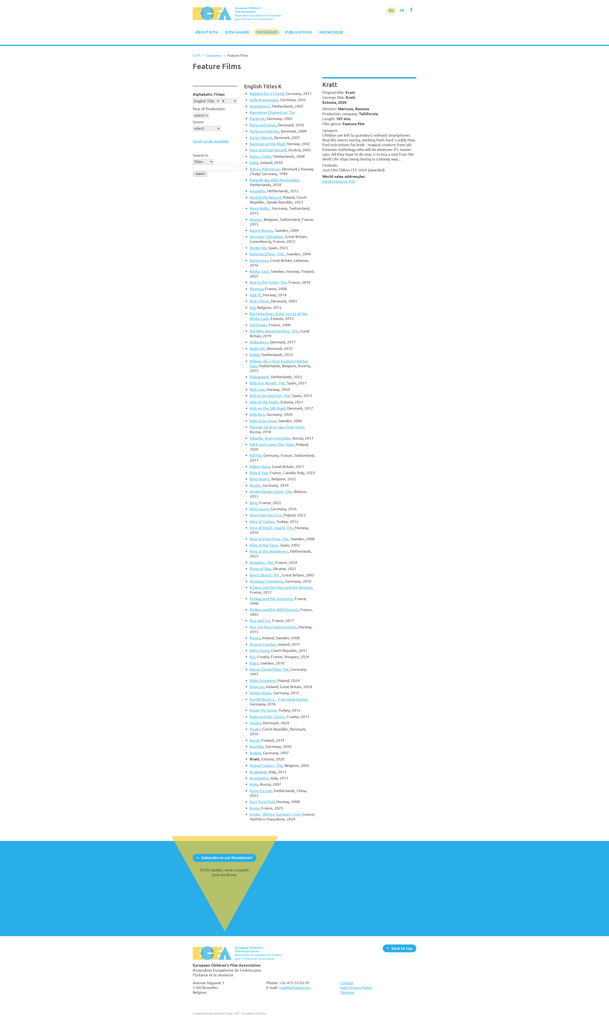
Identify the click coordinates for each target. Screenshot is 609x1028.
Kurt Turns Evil (262, 802)
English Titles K (262, 86)
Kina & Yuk (259, 473)
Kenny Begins (261, 230)
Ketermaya (259, 260)
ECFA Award (237, 32)
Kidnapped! (259, 377)
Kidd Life (257, 348)
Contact (346, 983)
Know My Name (263, 710)
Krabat (255, 753)
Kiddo (255, 355)
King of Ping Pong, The (269, 539)
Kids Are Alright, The (267, 383)
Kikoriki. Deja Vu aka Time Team (277, 427)
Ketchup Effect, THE (267, 254)
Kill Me (255, 455)
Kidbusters (259, 342)
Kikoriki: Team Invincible (270, 438)
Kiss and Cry (260, 620)
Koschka (257, 746)
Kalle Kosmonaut (264, 100)
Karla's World (261, 137)
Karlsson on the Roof (267, 144)
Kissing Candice (263, 644)
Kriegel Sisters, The (266, 765)
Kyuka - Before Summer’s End (275, 814)
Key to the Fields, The (268, 282)
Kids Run (257, 414)
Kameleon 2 (260, 106)
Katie (254, 162)
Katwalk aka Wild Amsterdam (274, 180)
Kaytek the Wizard (265, 197)
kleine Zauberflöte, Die (269, 669)
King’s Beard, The (265, 575)
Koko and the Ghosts (267, 717)
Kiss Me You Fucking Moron (273, 627)
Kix (252, 657)
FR (402, 10)
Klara (254, 663)
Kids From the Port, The (270, 395)
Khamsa (256, 289)
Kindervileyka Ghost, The (271, 491)
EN (391, 10)
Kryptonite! (259, 778)
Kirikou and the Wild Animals (274, 609)
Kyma (254, 808)
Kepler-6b (258, 248)
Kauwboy (257, 191)
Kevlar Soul (259, 271)
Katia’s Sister (260, 156)
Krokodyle (258, 772)
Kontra (255, 723)
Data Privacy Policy (356, 987)
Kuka (254, 784)
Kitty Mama (259, 650)
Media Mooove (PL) (338, 181)
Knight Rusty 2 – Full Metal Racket (279, 699)
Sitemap (347, 992)
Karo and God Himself (268, 150)
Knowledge (331, 32)
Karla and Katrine (264, 131)
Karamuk (257, 118)
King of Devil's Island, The (271, 528)
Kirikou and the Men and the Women (281, 587)
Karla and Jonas (263, 125)
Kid (252, 307)
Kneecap (257, 687)
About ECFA (206, 32)
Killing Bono (260, 466)
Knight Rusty (260, 693)
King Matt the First (266, 515)
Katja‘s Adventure (265, 169)
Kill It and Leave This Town (272, 444)
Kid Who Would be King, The (274, 331)
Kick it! (255, 295)
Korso (255, 740)
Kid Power (258, 325)
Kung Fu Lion (261, 791)
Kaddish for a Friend (267, 93)
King (253, 503)
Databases (267, 32)
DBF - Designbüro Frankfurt (250, 1013)
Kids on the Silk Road (267, 408)
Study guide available (211, 141)
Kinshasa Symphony (266, 581)
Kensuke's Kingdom (266, 236)
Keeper (256, 219)
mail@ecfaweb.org (294, 987)
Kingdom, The (261, 562)
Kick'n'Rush (259, 301)
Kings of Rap (260, 568)
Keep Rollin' (260, 208)
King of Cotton (262, 521)
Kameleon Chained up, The (272, 112)
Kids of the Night (264, 402)
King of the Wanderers (269, 551)
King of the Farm (264, 545)
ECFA (197, 55)
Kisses (255, 638)
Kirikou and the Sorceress (271, 598)
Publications (298, 32)
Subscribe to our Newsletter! (226, 857)
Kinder (255, 485)
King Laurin (259, 509)
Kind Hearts (260, 479)
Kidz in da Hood (263, 421)
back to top (402, 948)
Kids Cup (257, 389)
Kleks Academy (262, 680)
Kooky (255, 729)
